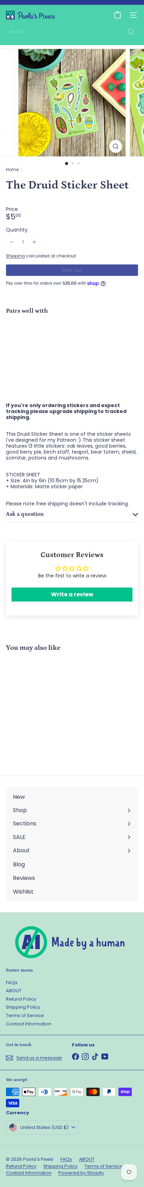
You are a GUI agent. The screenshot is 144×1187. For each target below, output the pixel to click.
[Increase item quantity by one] (34, 242)
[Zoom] (115, 146)
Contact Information (28, 1024)
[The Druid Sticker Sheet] (72, 344)
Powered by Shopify (81, 1173)
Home (12, 169)
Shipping (15, 256)
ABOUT (13, 990)
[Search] (131, 31)
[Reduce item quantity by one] (11, 242)
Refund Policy (21, 999)
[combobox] (72, 31)
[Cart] (117, 15)
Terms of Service (25, 1015)
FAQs (11, 982)
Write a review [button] (72, 594)
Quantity (17, 230)
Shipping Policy (23, 1007)
